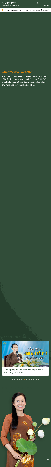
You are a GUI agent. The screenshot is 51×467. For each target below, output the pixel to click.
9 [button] (31, 378)
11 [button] (36, 378)
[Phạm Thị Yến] (10, 4)
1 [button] (12, 378)
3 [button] (17, 378)
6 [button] (24, 378)
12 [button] (38, 378)
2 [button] (15, 378)
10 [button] (34, 378)
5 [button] (22, 378)
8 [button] (29, 378)
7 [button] (27, 378)
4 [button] (19, 378)
